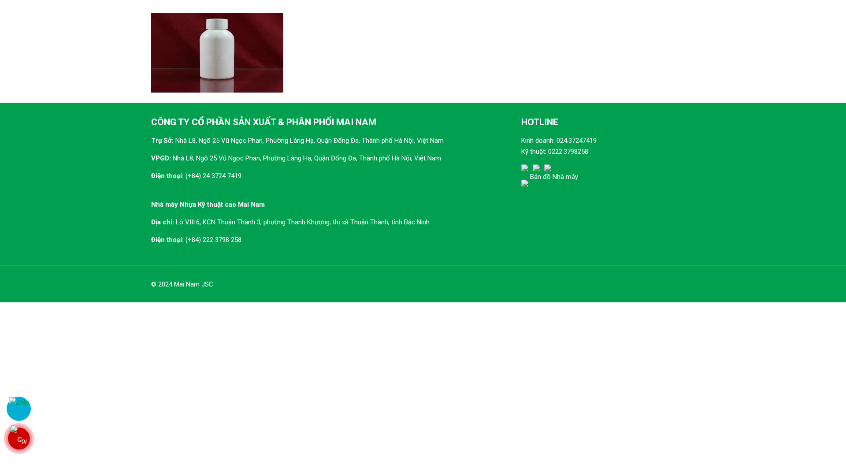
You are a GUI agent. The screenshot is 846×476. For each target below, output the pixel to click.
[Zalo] (19, 409)
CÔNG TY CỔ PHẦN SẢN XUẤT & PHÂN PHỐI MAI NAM (263, 122)
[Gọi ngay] (18, 438)
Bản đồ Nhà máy (554, 177)
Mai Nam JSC (193, 284)
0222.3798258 (568, 152)
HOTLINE (539, 122)
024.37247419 (577, 141)
